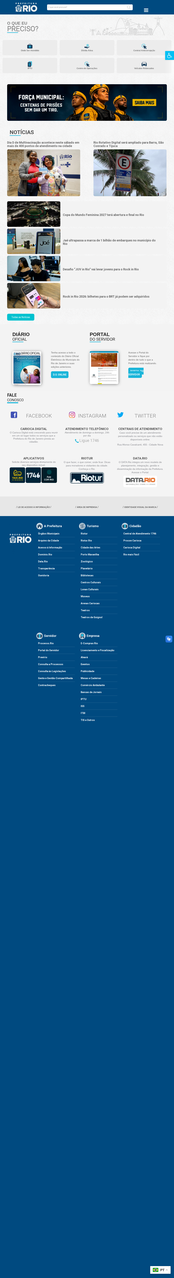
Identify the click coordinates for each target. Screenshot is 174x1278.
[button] (129, 7)
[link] (169, 55)
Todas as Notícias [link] (20, 317)
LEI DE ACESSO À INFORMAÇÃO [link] (34, 507)
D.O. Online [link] (59, 374)
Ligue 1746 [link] (89, 440)
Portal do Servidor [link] (136, 373)
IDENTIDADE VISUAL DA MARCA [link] (140, 507)
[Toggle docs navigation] (146, 10)
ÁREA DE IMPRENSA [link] (87, 507)
